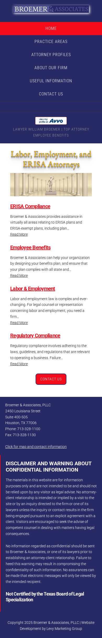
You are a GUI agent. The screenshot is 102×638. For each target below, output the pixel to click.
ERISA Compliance (30, 206)
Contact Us (51, 379)
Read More (19, 234)
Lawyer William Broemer (36, 129)
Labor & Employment (32, 288)
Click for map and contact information (36, 447)
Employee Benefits (30, 247)
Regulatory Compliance (35, 335)
